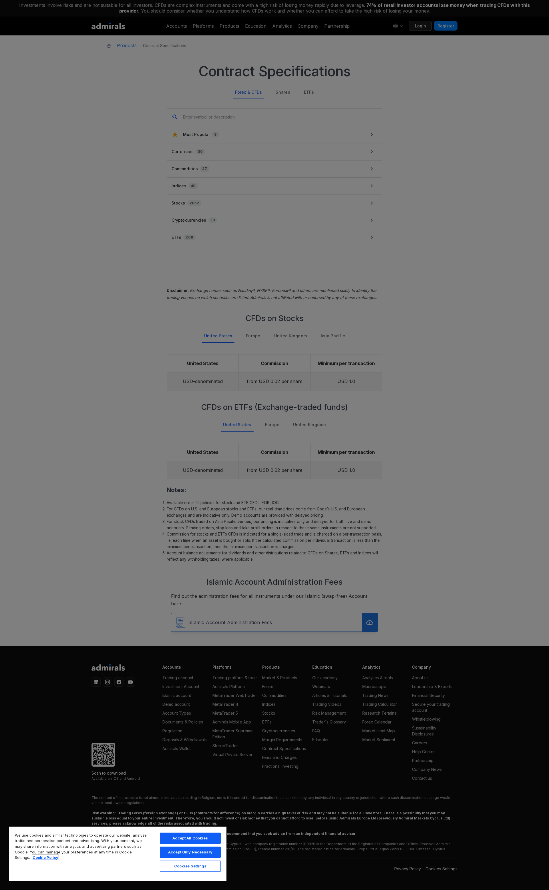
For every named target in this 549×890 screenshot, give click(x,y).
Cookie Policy (45, 857)
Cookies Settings (190, 866)
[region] (117, 853)
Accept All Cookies (190, 838)
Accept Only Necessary (190, 852)
